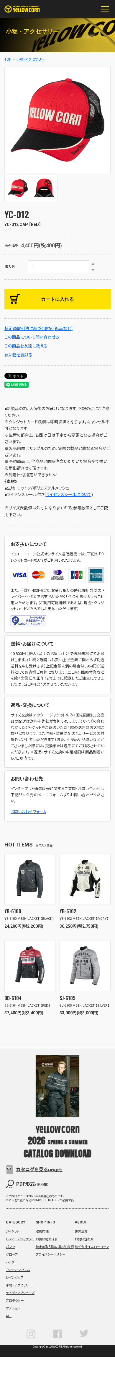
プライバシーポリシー (50, 1254)
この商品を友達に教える (25, 346)
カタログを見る (39, 1169)
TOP (7, 59)
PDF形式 (32, 1184)
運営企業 (81, 1231)
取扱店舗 (42, 1231)
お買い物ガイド (46, 1239)
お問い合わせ (84, 1239)
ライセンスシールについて (68, 494)
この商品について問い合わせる (31, 337)
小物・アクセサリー (30, 59)
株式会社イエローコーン (92, 1247)
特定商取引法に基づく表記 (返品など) (38, 328)
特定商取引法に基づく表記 (55, 1247)
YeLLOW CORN (22, 9)
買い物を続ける (18, 354)
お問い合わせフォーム (28, 812)
